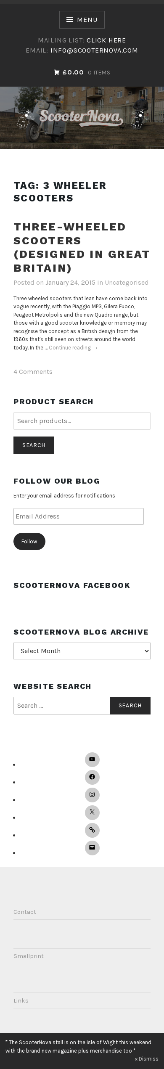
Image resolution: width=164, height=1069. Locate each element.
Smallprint (28, 956)
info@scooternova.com (94, 50)
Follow (29, 541)
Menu (87, 20)
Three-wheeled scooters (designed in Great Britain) (82, 247)
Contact (24, 912)
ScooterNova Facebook (72, 585)
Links (21, 1000)
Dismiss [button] (149, 1059)
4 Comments (33, 372)
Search (33, 445)
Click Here (106, 40)
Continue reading (73, 348)
